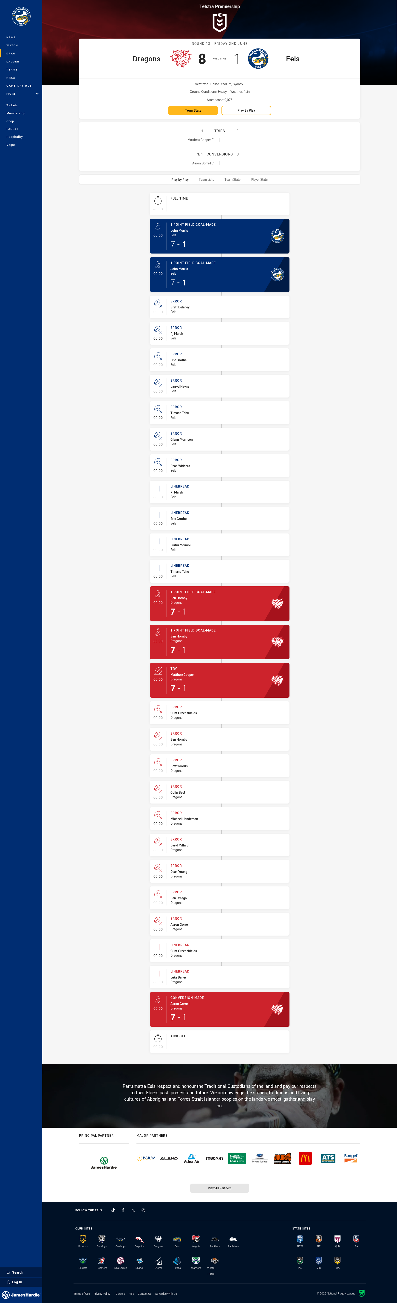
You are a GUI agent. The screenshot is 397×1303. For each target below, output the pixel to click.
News (11, 37)
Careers (120, 1293)
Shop (10, 121)
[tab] (180, 179)
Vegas (11, 145)
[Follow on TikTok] (113, 1210)
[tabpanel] (220, 625)
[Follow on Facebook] (123, 1210)
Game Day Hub (19, 85)
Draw (11, 53)
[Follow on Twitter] (133, 1210)
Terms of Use (82, 1293)
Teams (12, 69)
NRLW (11, 77)
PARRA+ (12, 129)
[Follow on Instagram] (143, 1210)
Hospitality (14, 137)
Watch (12, 45)
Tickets (12, 105)
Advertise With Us (166, 1293)
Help (131, 1293)
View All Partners (220, 1188)
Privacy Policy (102, 1293)
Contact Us (144, 1293)
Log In (17, 1282)
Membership (15, 113)
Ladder (13, 61)
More (11, 93)
